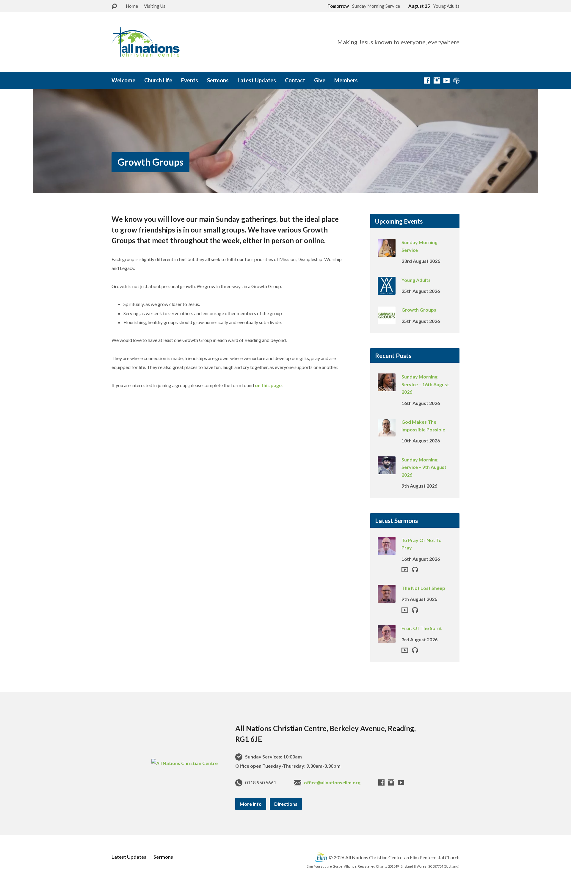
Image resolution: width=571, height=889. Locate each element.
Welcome (123, 80)
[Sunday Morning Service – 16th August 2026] (387, 387)
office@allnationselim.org (332, 782)
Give (319, 80)
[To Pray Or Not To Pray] (387, 551)
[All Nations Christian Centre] (184, 763)
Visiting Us (154, 6)
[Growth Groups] (387, 320)
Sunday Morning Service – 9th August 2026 (423, 467)
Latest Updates (257, 80)
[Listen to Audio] (415, 569)
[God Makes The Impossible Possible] (387, 432)
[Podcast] (456, 80)
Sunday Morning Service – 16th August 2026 (425, 384)
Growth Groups (150, 162)
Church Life (158, 80)
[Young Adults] (387, 290)
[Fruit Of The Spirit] (387, 639)
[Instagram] (437, 80)
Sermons (218, 80)
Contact (295, 80)
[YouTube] (446, 80)
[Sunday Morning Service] (387, 253)
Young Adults (416, 280)
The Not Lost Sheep (423, 588)
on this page (268, 385)
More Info (251, 804)
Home (132, 6)
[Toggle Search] (114, 6)
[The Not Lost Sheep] (387, 598)
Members (346, 80)
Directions (285, 804)
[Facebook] (427, 80)
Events (189, 80)
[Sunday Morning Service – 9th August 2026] (387, 470)
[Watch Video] (404, 569)
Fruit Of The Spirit (421, 628)
